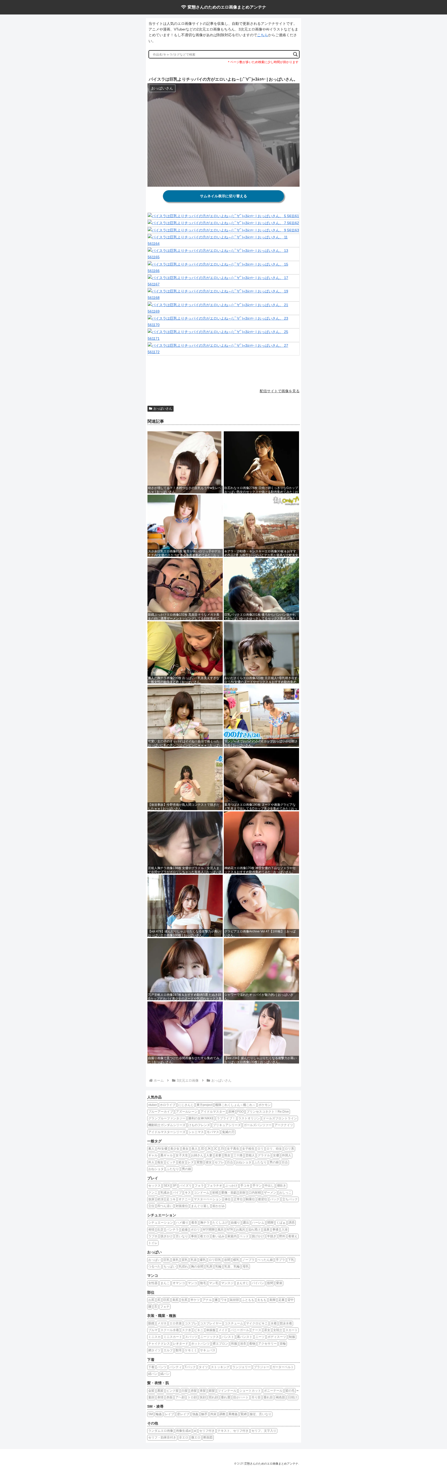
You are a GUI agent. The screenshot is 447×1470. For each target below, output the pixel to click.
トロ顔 (192, 1397)
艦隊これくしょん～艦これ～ (235, 1105)
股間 (270, 1283)
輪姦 (159, 1414)
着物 (252, 1343)
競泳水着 (286, 1323)
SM (150, 1414)
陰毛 (203, 1283)
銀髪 (212, 1390)
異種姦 (233, 1414)
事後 (275, 1229)
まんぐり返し (200, 1206)
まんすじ (242, 1283)
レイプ (169, 1414)
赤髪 (194, 1390)
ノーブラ (248, 1260)
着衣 (194, 1222)
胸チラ (205, 1222)
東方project (204, 1105)
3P (174, 1185)
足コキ (171, 1199)
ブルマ (153, 1330)
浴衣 (243, 1343)
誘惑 (291, 1222)
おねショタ (243, 1162)
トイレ (153, 1243)
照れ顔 (213, 1397)
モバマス (213, 1132)
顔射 (243, 1192)
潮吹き (281, 1185)
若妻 (218, 1155)
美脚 (272, 1300)
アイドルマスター (212, 1111)
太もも (261, 1300)
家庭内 (232, 1236)
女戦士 (277, 1330)
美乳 (176, 1260)
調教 (222, 1414)
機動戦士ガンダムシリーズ (166, 1125)
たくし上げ (220, 1222)
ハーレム (258, 1222)
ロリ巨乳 (215, 1260)
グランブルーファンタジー (166, 1118)
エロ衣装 (175, 1323)
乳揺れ (183, 1266)
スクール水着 (169, 1330)
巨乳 (166, 1260)
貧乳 (185, 1260)
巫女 (267, 1330)
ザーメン (270, 1192)
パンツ (162, 1367)
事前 (194, 1236)
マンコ (192, 1283)
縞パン (165, 1374)
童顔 (151, 1397)
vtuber (152, 1105)
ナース (256, 1330)
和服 (234, 1343)
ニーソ (260, 1337)
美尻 (175, 1300)
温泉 (266, 1229)
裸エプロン (220, 1343)
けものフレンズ (199, 1125)
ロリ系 (289, 1148)
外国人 (286, 1155)
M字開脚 (209, 1229)
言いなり (182, 1236)
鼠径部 (234, 1300)
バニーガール (239, 1330)
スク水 (186, 1330)
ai (195, 1431)
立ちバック (290, 1199)
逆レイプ (183, 1414)
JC (216, 1148)
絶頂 (160, 1199)
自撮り (235, 1222)
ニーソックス (209, 1337)
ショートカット (250, 1390)
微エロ (195, 1437)
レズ (191, 1162)
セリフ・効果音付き (162, 1437)
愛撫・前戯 (229, 1192)
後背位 (262, 1199)
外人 (151, 1162)
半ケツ (195, 1300)
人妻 (209, 1155)
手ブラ (280, 1260)
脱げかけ (258, 1236)
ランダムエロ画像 (160, 1431)
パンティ (175, 1367)
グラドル (264, 1155)
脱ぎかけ (166, 1236)
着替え (292, 1236)
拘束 (213, 1414)
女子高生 (233, 1148)
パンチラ (172, 1229)
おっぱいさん (162, 408)
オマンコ (179, 1283)
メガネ (162, 1323)
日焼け (292, 1397)
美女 (185, 1148)
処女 (181, 1162)
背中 (290, 1300)
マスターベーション (208, 1199)
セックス (154, 1185)
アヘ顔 (180, 1397)
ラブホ (153, 1236)
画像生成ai (183, 1431)
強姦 (195, 1414)
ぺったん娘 (265, 1260)
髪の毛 (290, 1390)
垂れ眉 (225, 1397)
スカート (291, 1330)
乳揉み (165, 1192)
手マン (257, 1185)
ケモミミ (191, 1350)
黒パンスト (244, 1337)
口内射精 (255, 1192)
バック (274, 1199)
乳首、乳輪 (232, 1266)
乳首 (194, 1260)
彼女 (209, 1162)
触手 (204, 1414)
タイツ (203, 1367)
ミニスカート (172, 1337)
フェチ (164, 1306)
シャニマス (196, 1132)
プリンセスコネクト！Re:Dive (268, 1111)
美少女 (175, 1148)
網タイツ (154, 1350)
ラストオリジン (249, 1118)
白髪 (185, 1390)
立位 (151, 1206)
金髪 (151, 1390)
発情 (151, 1229)
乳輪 (218, 1266)
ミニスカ (154, 1337)
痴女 (160, 1162)
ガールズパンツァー (258, 1125)
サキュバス (207, 1350)
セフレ (219, 1162)
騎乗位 (250, 1199)
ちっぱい (169, 1266)
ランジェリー (241, 1367)
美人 (194, 1148)
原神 (231, 1111)
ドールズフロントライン (280, 1118)
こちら (262, 35)
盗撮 (185, 1229)
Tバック (190, 1367)
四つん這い (165, 1206)
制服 (292, 1337)
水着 (274, 1323)
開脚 (270, 1222)
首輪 (283, 1343)
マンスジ (227, 1283)
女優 (276, 1155)
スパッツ (191, 1337)
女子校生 (248, 1148)
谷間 (227, 1260)
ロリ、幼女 (274, 1148)
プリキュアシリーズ (227, 1125)
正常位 (238, 1199)
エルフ (168, 1350)
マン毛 (213, 1283)
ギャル (153, 1155)
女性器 (153, 1283)
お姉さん (197, 1155)
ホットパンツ (200, 1343)
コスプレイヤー (211, 1323)
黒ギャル (166, 1155)
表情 (160, 1397)
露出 (246, 1222)
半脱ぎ (271, 1236)
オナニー (184, 1199)
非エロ (183, 1437)
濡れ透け (254, 1229)
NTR (230, 1229)
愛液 (279, 1283)
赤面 (169, 1397)
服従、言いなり (260, 1414)
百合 (230, 1162)
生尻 (184, 1300)
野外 (282, 1236)
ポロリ (195, 1229)
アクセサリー (267, 1343)
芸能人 (250, 1155)
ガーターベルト (283, 1367)
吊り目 (256, 1397)
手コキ (245, 1185)
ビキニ (198, 1330)
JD (202, 1148)
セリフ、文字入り (263, 1431)
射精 (215, 1192)
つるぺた (154, 1266)
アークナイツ (283, 1125)
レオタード (180, 1343)
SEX (166, 1185)
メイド (223, 1330)
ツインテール (227, 1390)
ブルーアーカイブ (160, 1111)
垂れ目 (268, 1397)
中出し (269, 1185)
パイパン (258, 1283)
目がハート (241, 1397)
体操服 (210, 1330)
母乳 (246, 1266)
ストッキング (220, 1367)
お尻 (151, 1300)
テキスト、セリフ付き (233, 1431)
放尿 (151, 1199)
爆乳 (203, 1260)
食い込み (218, 1236)
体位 (228, 1199)
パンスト (228, 1337)
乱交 (160, 1229)
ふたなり (260, 1162)
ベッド (244, 1236)
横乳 (236, 1260)
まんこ (165, 1283)
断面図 (208, 1437)
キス (188, 1192)
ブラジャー (261, 1367)
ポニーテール (273, 1390)
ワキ (224, 1300)
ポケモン (264, 1105)
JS (222, 1148)
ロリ (260, 1148)
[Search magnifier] (295, 54)
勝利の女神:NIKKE (201, 1118)
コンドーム (201, 1192)
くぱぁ (281, 1222)
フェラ (199, 1185)
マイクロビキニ (257, 1323)
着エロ (204, 1236)
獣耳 (179, 1350)
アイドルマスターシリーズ (166, 1132)
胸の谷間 (197, 1266)
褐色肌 (280, 1397)
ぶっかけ (231, 1185)
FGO (240, 1111)
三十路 (238, 1155)
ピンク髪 (172, 1390)
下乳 (291, 1260)
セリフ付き (207, 1431)
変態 (200, 1162)
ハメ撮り (182, 1222)
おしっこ (285, 1192)
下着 (151, 1367)
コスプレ (191, 1323)
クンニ (153, 1192)
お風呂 (240, 1229)
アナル (207, 1300)
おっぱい (154, 1260)
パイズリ (185, 1185)
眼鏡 (151, 1323)
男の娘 (274, 1162)
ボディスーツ (276, 1337)
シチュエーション (160, 1222)
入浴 (284, 1229)
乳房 (209, 1266)
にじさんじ (186, 1105)
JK (209, 1148)
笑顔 (203, 1397)
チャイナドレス (159, 1343)
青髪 (203, 1390)
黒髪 (160, 1390)
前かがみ (218, 1206)
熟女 (227, 1155)
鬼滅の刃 (228, 1132)
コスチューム (234, 1323)
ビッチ (171, 1162)
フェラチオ (214, 1185)
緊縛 (244, 1414)
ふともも (248, 1300)
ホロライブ (167, 1105)
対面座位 (182, 1206)
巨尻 (166, 1300)
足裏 (281, 1300)
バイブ (177, 1192)
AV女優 (162, 1148)
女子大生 (182, 1155)
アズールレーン (187, 1111)
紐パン (153, 1374)
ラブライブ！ (226, 1118)
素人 (151, 1148)
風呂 (221, 1229)
